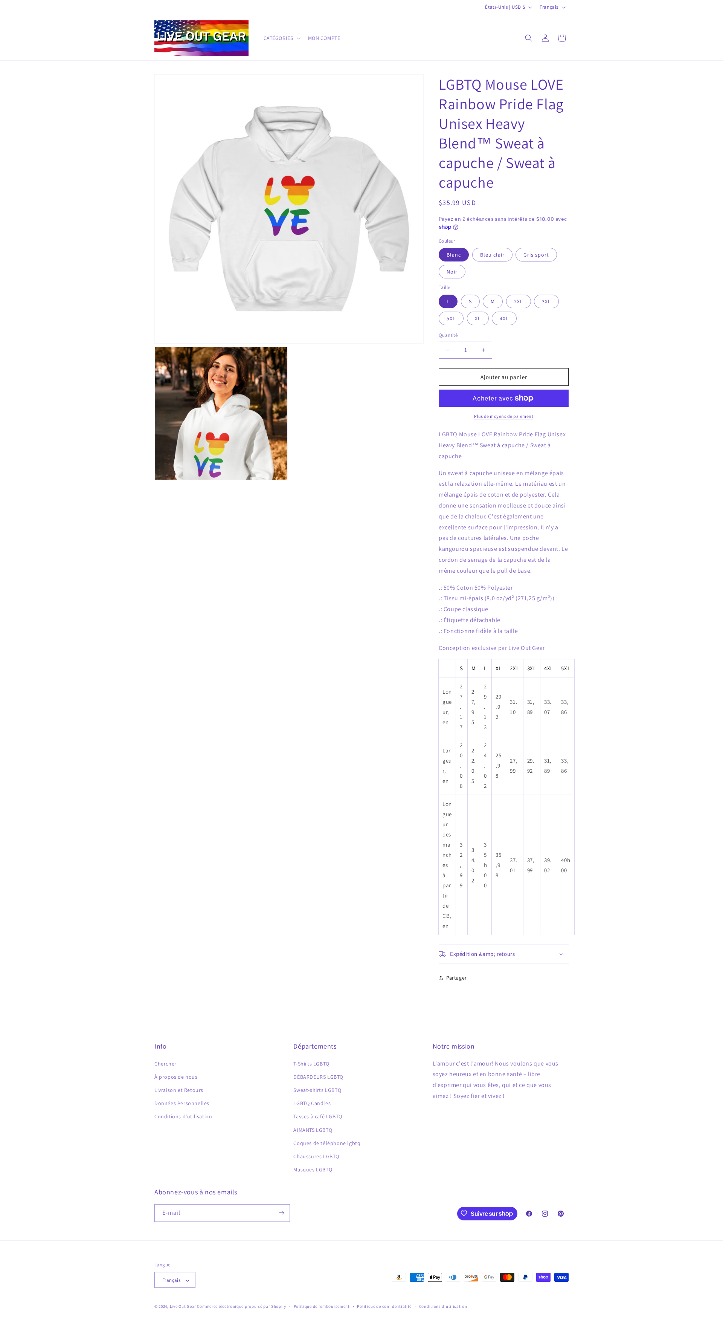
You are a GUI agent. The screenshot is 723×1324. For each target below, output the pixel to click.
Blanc (454, 254)
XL (478, 318)
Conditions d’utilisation (443, 1306)
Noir (452, 271)
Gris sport (536, 254)
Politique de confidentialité (384, 1306)
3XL (546, 301)
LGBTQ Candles (312, 1103)
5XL (451, 318)
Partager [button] (456, 977)
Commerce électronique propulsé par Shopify (241, 1306)
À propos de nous (176, 1076)
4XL (504, 318)
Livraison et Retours (178, 1089)
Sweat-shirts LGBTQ (317, 1089)
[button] (281, 38)
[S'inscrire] (281, 1213)
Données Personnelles (181, 1103)
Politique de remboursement (322, 1306)
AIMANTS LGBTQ (312, 1129)
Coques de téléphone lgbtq (326, 1142)
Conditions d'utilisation (183, 1116)
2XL (518, 301)
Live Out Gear (183, 1306)
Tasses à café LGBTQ (317, 1116)
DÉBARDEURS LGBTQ (318, 1076)
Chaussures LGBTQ (316, 1156)
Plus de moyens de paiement (503, 416)
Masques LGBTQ (312, 1169)
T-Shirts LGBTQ (311, 1063)
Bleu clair (492, 254)
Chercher (165, 1063)
